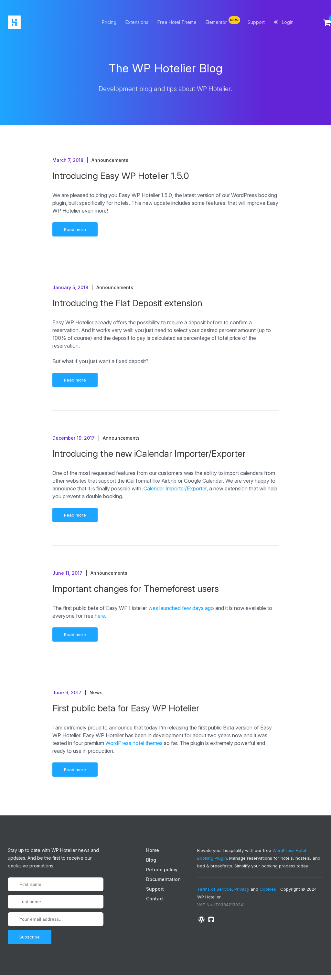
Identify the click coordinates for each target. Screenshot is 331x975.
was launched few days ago (181, 608)
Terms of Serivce (214, 889)
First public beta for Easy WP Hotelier (125, 708)
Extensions (136, 22)
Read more (75, 229)
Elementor (222, 21)
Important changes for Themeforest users (135, 588)
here (100, 616)
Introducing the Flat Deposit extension (127, 303)
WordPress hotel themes (134, 743)
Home (152, 850)
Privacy (241, 889)
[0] (323, 22)
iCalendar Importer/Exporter (175, 488)
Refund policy (161, 869)
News (96, 692)
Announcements (109, 160)
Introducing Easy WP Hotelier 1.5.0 (120, 175)
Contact (155, 898)
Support (256, 22)
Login (287, 22)
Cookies (268, 889)
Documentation (163, 879)
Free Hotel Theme (177, 22)
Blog (151, 860)
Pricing (109, 22)
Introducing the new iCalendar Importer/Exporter (149, 453)
